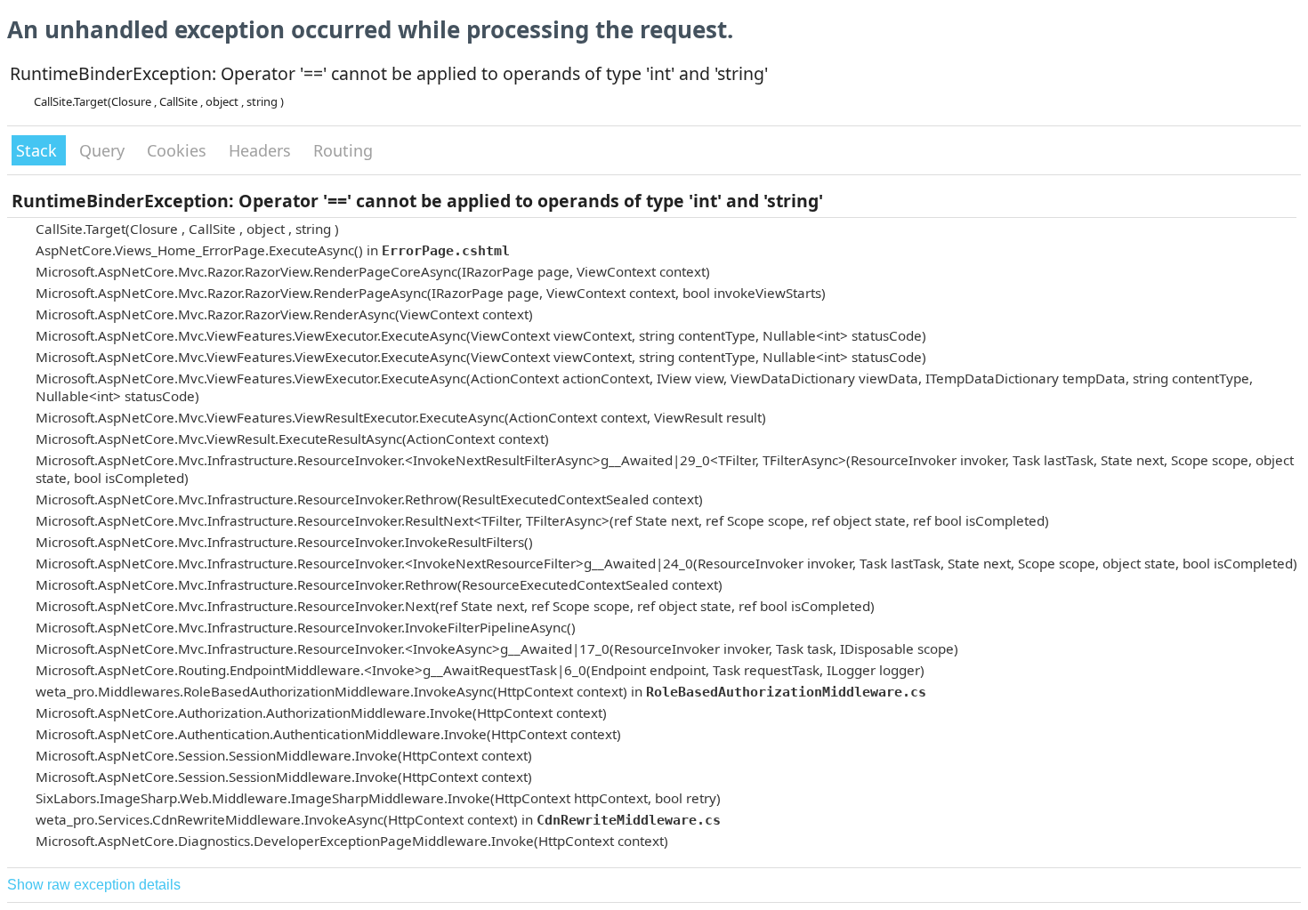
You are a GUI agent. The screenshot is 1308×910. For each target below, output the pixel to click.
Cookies (179, 150)
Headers (262, 150)
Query (104, 150)
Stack (38, 150)
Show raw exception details (94, 884)
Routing (343, 150)
